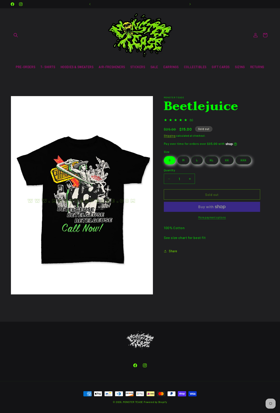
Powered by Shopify (155, 402)
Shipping (170, 135)
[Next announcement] (190, 4)
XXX (245, 161)
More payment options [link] (212, 217)
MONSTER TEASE (133, 402)
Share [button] (173, 251)
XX (229, 161)
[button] (16, 35)
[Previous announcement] (90, 4)
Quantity (169, 170)
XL (214, 161)
